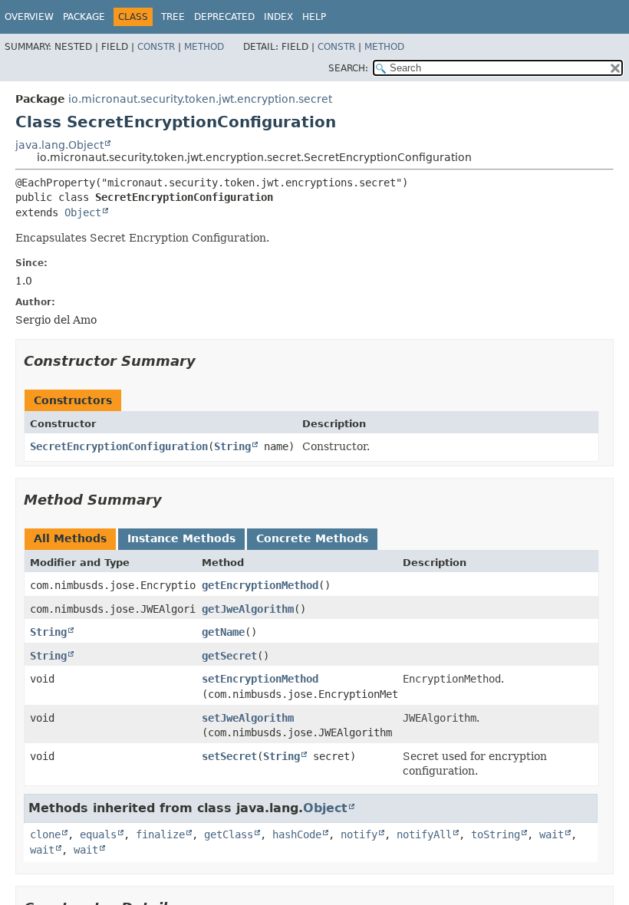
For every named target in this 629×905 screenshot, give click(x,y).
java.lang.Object (59, 145)
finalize (160, 834)
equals (98, 834)
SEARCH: (348, 68)
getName (223, 632)
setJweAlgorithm (248, 718)
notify (359, 834)
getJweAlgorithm (248, 609)
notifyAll (424, 834)
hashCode (296, 834)
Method (204, 46)
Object (82, 212)
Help (314, 17)
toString (495, 834)
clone (45, 834)
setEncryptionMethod (260, 679)
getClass (228, 834)
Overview (29, 17)
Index (278, 17)
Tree (173, 17)
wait (551, 834)
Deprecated (224, 17)
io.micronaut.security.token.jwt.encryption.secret (200, 99)
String (232, 446)
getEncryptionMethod (260, 585)
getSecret (229, 656)
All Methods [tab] (70, 538)
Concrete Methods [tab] (312, 538)
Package (84, 17)
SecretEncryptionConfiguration (119, 446)
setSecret (229, 756)
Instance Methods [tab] (181, 538)
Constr (156, 46)
